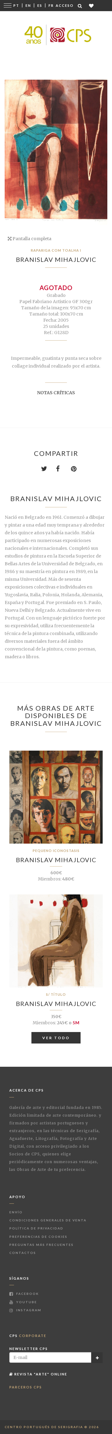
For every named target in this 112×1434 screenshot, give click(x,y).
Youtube (26, 1302)
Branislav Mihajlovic (56, 259)
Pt (16, 5)
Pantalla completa (31, 238)
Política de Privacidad (36, 1228)
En (28, 5)
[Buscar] (80, 5)
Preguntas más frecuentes (41, 1244)
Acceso (65, 5)
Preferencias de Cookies (38, 1236)
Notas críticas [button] (56, 392)
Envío (16, 1212)
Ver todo (56, 1037)
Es (39, 5)
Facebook (27, 1293)
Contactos (22, 1253)
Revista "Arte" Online (40, 1374)
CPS (27, 1336)
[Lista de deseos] (91, 5)
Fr (51, 5)
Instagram (28, 1310)
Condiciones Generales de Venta (47, 1220)
